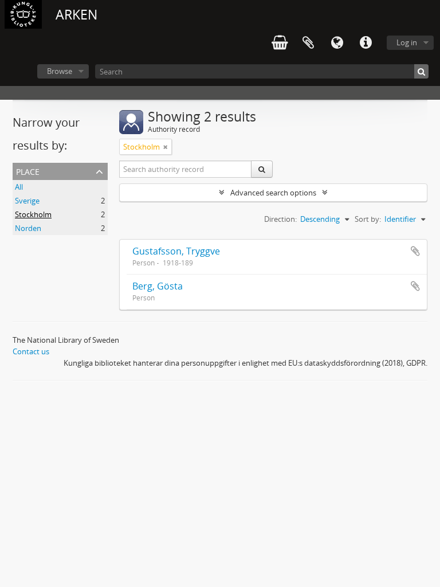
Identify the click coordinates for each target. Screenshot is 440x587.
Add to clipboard (415, 251)
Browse (59, 71)
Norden (28, 228)
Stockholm (33, 214)
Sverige (27, 200)
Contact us (31, 351)
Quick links (365, 43)
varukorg (279, 43)
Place (28, 170)
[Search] (421, 71)
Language (337, 43)
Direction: (280, 219)
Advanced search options (273, 192)
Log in (406, 42)
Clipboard (308, 43)
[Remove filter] (165, 146)
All (19, 187)
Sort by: (368, 219)
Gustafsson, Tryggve (176, 251)
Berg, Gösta (157, 286)
